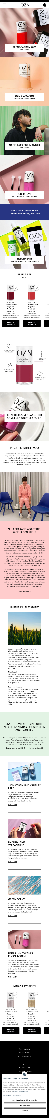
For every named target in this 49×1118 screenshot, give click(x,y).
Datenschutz (24, 1068)
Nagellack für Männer (24, 146)
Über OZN (24, 195)
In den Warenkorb (11, 323)
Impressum (7, 1095)
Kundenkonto (24, 1053)
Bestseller (24, 275)
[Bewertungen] (10, 309)
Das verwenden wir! (36, 748)
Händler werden (24, 1049)
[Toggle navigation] (5, 5)
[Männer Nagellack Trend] (24, 131)
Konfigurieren (25, 1105)
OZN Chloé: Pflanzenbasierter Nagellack (10, 304)
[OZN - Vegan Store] (25, 5)
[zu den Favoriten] (15, 288)
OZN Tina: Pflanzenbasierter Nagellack (32, 304)
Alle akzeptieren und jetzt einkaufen (25, 1100)
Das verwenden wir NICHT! (15, 748)
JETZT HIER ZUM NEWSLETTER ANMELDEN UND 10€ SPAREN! (24, 416)
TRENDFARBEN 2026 (24, 48)
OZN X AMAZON (24, 97)
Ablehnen (25, 1111)
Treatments (24, 259)
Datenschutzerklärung (20, 1091)
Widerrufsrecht (24, 1056)
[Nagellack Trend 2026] (24, 33)
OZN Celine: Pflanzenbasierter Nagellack (10, 1012)
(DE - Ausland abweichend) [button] (10, 317)
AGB (24, 1064)
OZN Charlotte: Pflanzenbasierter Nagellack (32, 1012)
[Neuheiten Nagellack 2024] (24, 82)
